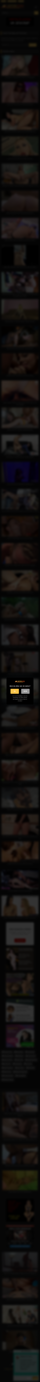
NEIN (25, 691)
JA (15, 691)
